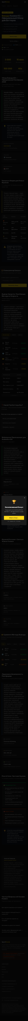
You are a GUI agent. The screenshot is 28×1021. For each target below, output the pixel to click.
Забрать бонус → (14, 518)
